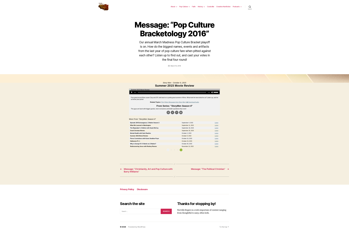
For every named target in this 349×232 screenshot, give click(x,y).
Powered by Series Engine (213, 155)
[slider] (216, 92)
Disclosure (142, 189)
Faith (193, 7)
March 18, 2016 (176, 66)
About (173, 7)
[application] (174, 92)
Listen (216, 122)
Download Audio (193, 102)
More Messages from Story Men (175, 102)
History (200, 7)
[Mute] (212, 92)
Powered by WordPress (136, 227)
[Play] (132, 92)
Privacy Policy (127, 189)
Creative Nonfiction (223, 7)
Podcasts (236, 7)
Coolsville (210, 7)
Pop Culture (183, 7)
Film (162, 102)
